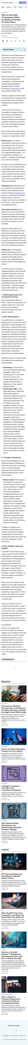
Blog (15, 7)
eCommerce (15, 88)
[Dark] (15, 2)
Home (2, 7)
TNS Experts (4, 927)
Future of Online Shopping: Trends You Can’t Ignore (13, 750)
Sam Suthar (4, 723)
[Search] (17, 2)
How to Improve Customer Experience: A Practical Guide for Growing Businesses (11, 1000)
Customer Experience (7, 994)
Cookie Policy (6, 1035)
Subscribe (22, 2)
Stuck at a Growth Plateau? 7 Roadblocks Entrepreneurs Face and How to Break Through (11, 955)
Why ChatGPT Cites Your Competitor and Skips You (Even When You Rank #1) (12, 915)
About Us (9, 7)
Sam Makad (4, 35)
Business (3, 949)
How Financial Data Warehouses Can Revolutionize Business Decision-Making (11, 826)
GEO (2, 910)
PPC (2, 871)
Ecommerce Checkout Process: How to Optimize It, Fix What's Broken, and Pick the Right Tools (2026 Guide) (13, 709)
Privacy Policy (14, 1035)
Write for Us (22, 1035)
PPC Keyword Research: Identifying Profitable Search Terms (11, 876)
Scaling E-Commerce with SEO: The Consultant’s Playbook (11, 788)
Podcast (21, 7)
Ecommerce (4, 12)
